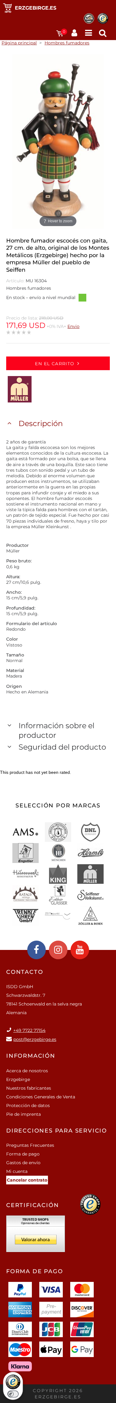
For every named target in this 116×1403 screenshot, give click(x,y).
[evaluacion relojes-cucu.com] (35, 1235)
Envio (73, 326)
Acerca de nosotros (27, 1071)
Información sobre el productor (56, 730)
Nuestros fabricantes (28, 1088)
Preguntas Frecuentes (30, 1145)
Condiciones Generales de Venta (40, 1097)
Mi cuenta (17, 1171)
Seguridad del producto (62, 746)
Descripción (41, 423)
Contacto (24, 972)
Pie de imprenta (23, 1114)
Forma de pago (23, 1154)
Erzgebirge (18, 1079)
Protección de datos (28, 1105)
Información (30, 1055)
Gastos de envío (23, 1162)
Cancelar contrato (27, 1180)
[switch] (13, 1394)
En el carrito (54, 363)
